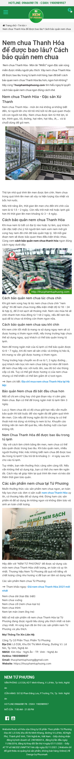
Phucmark (42, 754)
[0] (71, 11)
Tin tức (22, 25)
